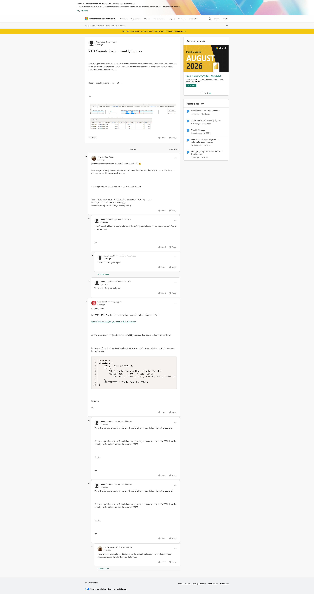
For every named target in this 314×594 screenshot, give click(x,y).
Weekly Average (198, 130)
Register (217, 19)
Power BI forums (111, 25)
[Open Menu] (227, 25)
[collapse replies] (86, 156)
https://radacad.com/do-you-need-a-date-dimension (113, 321)
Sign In (225, 19)
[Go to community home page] (100, 18)
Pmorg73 (101, 157)
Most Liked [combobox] (174, 149)
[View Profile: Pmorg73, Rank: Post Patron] (93, 158)
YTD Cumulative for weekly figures (206, 120)
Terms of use (213, 583)
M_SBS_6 (207, 133)
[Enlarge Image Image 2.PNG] (132, 117)
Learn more (181, 31)
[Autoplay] (202, 93)
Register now (82, 10)
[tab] (205, 93)
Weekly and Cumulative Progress (205, 110)
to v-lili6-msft (127, 421)
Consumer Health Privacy (117, 589)
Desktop (122, 25)
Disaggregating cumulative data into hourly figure (206, 152)
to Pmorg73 (126, 219)
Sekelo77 (204, 157)
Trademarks (224, 583)
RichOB (207, 145)
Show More (104, 274)
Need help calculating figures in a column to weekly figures (205, 140)
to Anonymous (130, 256)
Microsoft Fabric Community (94, 25)
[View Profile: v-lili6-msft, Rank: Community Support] (93, 303)
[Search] (210, 18)
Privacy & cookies (199, 583)
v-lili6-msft (102, 302)
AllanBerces (205, 114)
